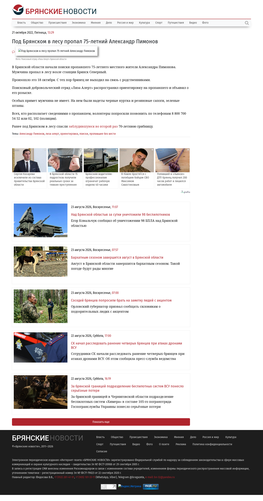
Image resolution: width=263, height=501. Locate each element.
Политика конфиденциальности (212, 444)
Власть (21, 22)
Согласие (101, 451)
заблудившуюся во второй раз (93, 126)
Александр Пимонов (32, 133)
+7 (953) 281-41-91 (64, 476)
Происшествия (57, 22)
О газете (164, 444)
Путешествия (176, 22)
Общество (37, 22)
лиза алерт (52, 133)
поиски (83, 133)
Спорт (158, 22)
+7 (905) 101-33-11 (85, 476)
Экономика (79, 22)
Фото (205, 22)
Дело (109, 22)
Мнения (96, 22)
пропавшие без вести (102, 133)
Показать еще (100, 421)
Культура (144, 22)
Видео (193, 22)
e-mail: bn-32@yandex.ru (160, 476)
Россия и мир (125, 22)
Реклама (181, 444)
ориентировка (69, 133)
